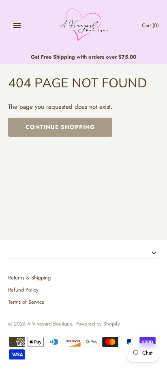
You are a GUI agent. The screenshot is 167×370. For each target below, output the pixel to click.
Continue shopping (60, 127)
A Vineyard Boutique (49, 324)
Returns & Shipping (29, 277)
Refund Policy (23, 290)
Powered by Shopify (97, 324)
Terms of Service (26, 302)
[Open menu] (17, 25)
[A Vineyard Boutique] (83, 25)
